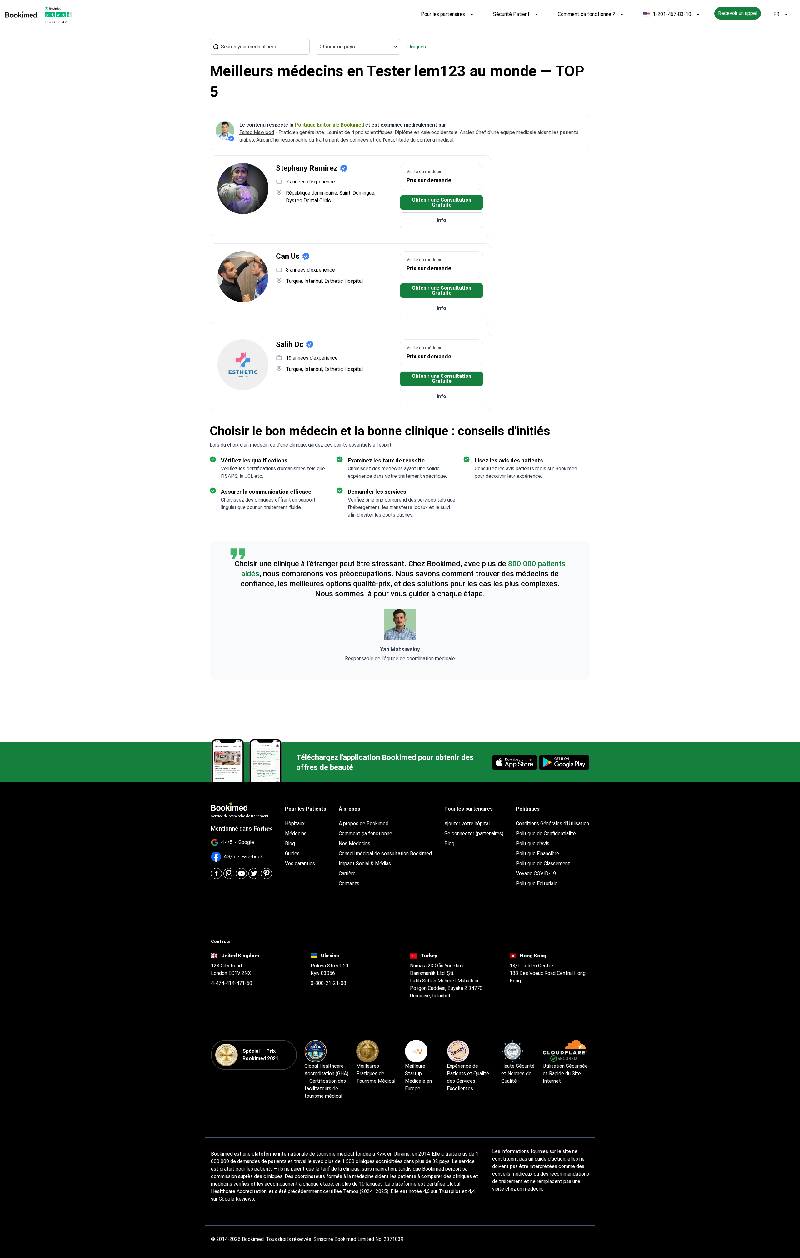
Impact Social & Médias (365, 863)
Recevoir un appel (737, 13)
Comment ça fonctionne (365, 833)
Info (441, 220)
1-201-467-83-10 (672, 14)
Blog (290, 843)
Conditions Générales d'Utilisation (552, 823)
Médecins (296, 833)
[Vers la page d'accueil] (21, 14)
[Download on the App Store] (514, 762)
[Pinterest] (266, 873)
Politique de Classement (543, 863)
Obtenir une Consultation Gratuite (441, 202)
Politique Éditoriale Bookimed (329, 125)
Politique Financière (537, 853)
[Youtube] (241, 873)
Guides (292, 853)
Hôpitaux (295, 823)
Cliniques (416, 47)
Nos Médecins (354, 843)
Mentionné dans (231, 828)
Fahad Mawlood (256, 132)
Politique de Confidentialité (546, 833)
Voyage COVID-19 (536, 873)
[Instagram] (228, 873)
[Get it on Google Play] (564, 762)
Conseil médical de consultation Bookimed (385, 853)
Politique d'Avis (532, 843)
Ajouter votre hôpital (467, 823)
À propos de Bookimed (363, 823)
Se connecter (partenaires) (473, 833)
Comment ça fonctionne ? (586, 14)
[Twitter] (253, 873)
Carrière (347, 873)
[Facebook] (216, 873)
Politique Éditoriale (537, 883)
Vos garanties (300, 863)
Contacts (349, 883)
